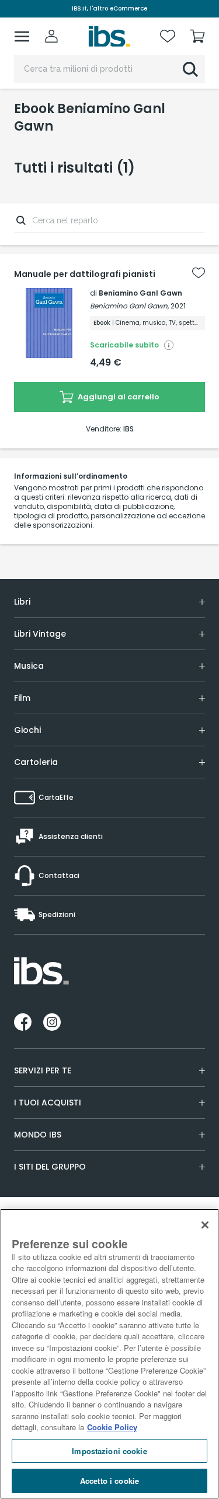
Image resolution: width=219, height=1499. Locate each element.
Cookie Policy (112, 1427)
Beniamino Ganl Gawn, (129, 306)
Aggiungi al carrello (117, 396)
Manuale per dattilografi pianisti (84, 274)
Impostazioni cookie (109, 1450)
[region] (109, 1354)
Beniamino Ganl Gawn (140, 293)
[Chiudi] (205, 1225)
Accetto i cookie (109, 1480)
